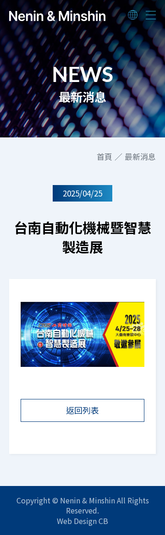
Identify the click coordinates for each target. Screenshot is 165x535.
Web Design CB (82, 521)
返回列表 (82, 410)
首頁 (104, 156)
